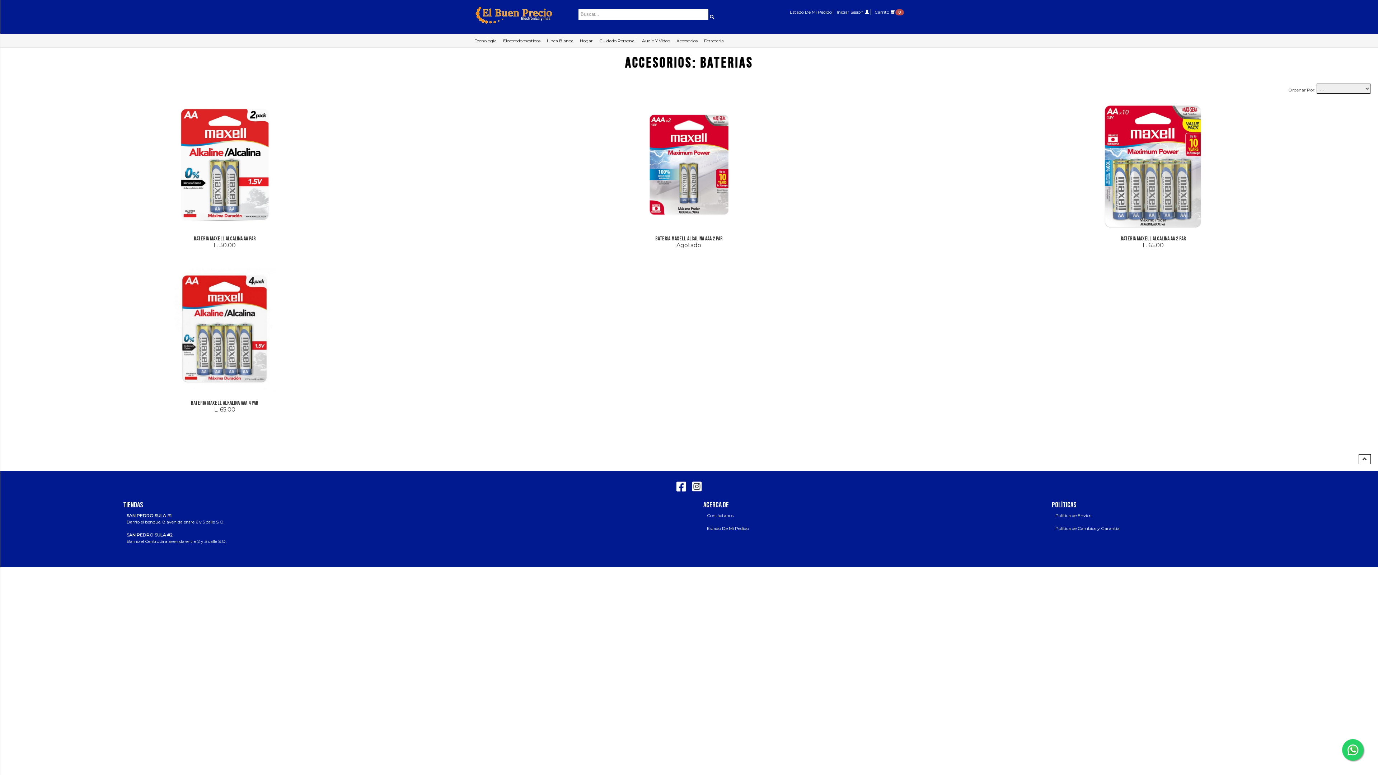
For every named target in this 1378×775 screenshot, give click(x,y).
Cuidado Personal (617, 40)
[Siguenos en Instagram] (696, 485)
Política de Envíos (1073, 515)
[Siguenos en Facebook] (681, 485)
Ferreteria (714, 40)
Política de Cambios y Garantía (1087, 528)
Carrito (888, 12)
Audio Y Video (656, 40)
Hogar (586, 40)
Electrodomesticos (521, 40)
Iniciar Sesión (850, 12)
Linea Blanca (560, 40)
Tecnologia (486, 40)
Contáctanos (720, 515)
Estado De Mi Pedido (811, 12)
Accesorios (687, 40)
